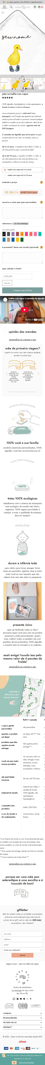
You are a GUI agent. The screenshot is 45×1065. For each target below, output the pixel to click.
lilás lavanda (13, 234)
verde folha (22, 239)
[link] (5, 84)
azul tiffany (40, 234)
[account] (35, 7)
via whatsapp (17, 990)
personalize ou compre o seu (22, 340)
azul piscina (13, 239)
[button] (7, 98)
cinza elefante (8, 234)
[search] (11, 7)
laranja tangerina (22, 234)
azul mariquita (4, 239)
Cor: (8, 230)
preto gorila (4, 234)
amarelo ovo (17, 239)
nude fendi (8, 239)
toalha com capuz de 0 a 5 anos (19, 169)
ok (14, 1062)
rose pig (35, 234)
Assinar (22, 955)
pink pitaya (26, 234)
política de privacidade (26, 1062)
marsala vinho (17, 234)
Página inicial (11, 964)
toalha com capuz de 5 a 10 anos (20, 175)
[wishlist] (2, 12)
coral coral (31, 234)
